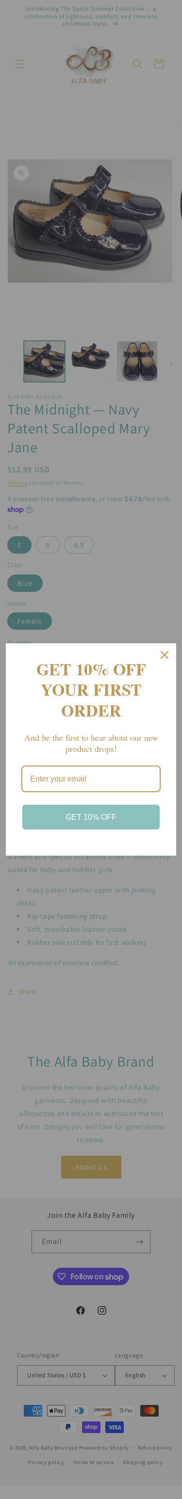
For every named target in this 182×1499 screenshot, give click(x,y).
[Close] (164, 655)
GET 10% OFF (91, 817)
